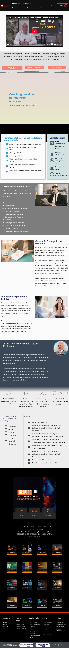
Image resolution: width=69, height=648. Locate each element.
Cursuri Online (27, 3)
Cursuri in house (16, 8)
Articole (28, 8)
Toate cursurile (16, 3)
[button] (51, 5)
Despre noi (37, 8)
